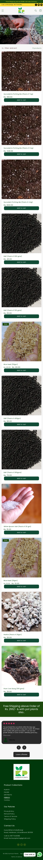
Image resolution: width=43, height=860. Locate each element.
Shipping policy (29, 857)
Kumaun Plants (13, 854)
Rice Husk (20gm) (11, 580)
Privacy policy (35, 854)
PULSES (6, 792)
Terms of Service (10, 816)
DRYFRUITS (8, 795)
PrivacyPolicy (9, 811)
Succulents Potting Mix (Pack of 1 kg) (18, 94)
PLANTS (7, 790)
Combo (7, 800)
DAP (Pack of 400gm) (12, 418)
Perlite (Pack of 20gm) (13, 634)
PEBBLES (7, 797)
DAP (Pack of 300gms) (13, 472)
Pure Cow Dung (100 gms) (14, 689)
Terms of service (16, 857)
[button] (2, 10)
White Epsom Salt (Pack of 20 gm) (17, 526)
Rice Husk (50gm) (11, 364)
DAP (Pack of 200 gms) (13, 256)
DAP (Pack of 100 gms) (13, 310)
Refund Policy (9, 814)
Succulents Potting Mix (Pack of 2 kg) (18, 148)
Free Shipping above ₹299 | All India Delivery (21, 2)
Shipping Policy (10, 819)
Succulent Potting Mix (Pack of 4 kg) (18, 202)
